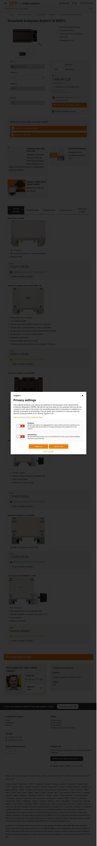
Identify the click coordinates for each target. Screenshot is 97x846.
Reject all (38, 446)
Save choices (48, 451)
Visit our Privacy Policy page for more (27, 417)
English (17, 396)
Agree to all (58, 446)
